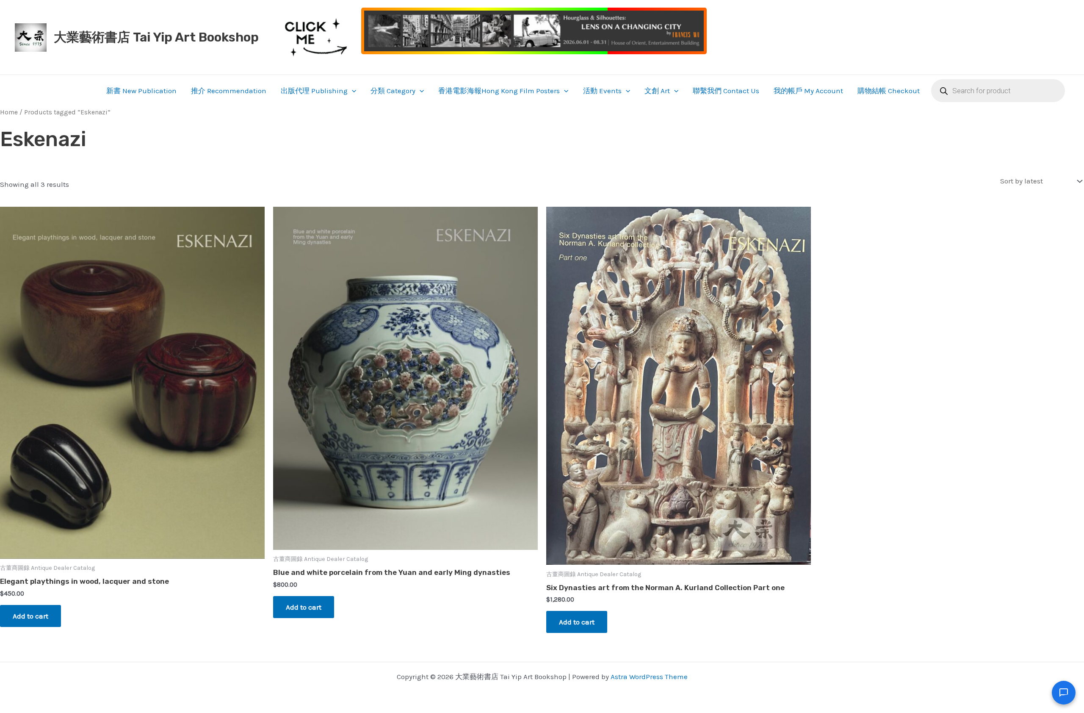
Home (9, 112)
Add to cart (30, 616)
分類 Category (393, 90)
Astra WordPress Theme (649, 676)
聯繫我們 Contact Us (726, 90)
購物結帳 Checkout (888, 90)
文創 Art (657, 90)
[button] (352, 90)
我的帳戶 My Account (808, 90)
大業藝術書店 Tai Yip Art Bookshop (156, 37)
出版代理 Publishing (314, 90)
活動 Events (602, 90)
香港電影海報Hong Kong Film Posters (499, 90)
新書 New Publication (141, 90)
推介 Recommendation (228, 90)
